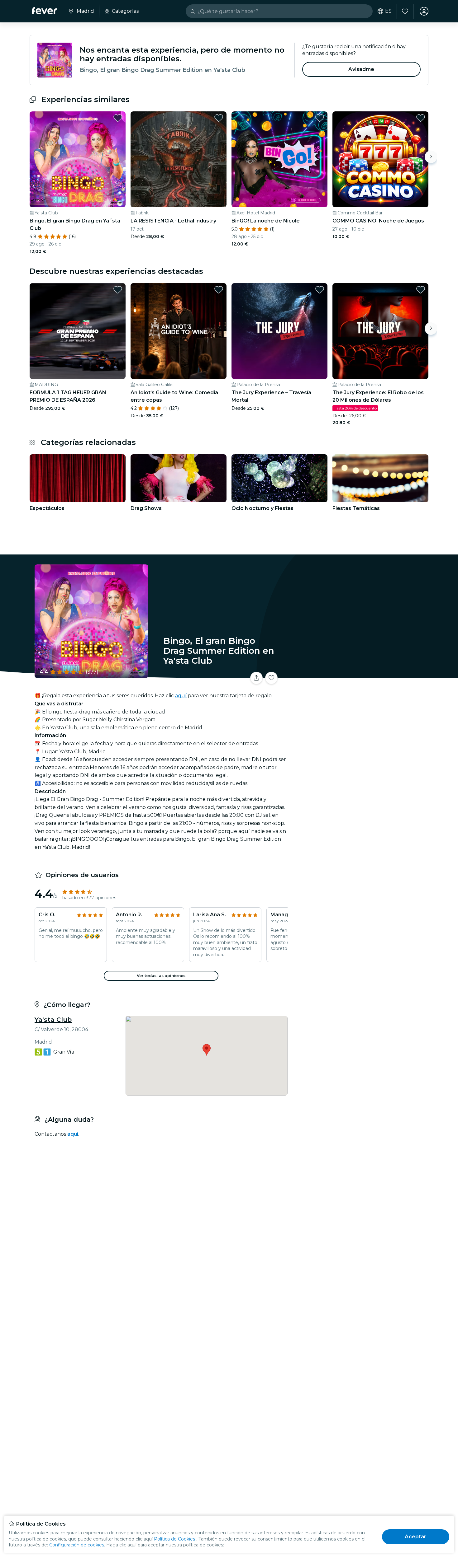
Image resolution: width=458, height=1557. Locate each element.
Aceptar (415, 1537)
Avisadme (361, 69)
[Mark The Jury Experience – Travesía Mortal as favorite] (320, 290)
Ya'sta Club (53, 1019)
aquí (181, 696)
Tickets (359, 674)
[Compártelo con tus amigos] (256, 678)
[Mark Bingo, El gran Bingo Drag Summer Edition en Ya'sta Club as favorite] (271, 678)
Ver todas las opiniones (161, 975)
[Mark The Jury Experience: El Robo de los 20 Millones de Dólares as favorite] (421, 290)
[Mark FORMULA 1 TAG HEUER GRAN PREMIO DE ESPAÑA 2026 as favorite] (118, 290)
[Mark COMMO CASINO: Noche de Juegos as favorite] (421, 118)
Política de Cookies (174, 1539)
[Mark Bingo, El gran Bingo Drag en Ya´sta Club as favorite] (118, 118)
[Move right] (431, 157)
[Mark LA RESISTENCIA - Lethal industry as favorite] (219, 118)
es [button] (388, 11)
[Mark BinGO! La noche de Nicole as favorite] (320, 118)
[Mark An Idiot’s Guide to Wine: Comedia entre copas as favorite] (219, 290)
